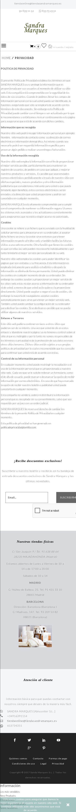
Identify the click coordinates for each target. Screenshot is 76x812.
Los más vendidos (10, 791)
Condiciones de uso (23, 763)
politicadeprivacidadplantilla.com (18, 427)
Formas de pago (58, 758)
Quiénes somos (18, 758)
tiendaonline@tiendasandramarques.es (37, 3)
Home (6, 58)
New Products (8, 795)
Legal (43, 763)
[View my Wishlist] (44, 46)
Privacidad (58, 763)
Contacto (38, 758)
